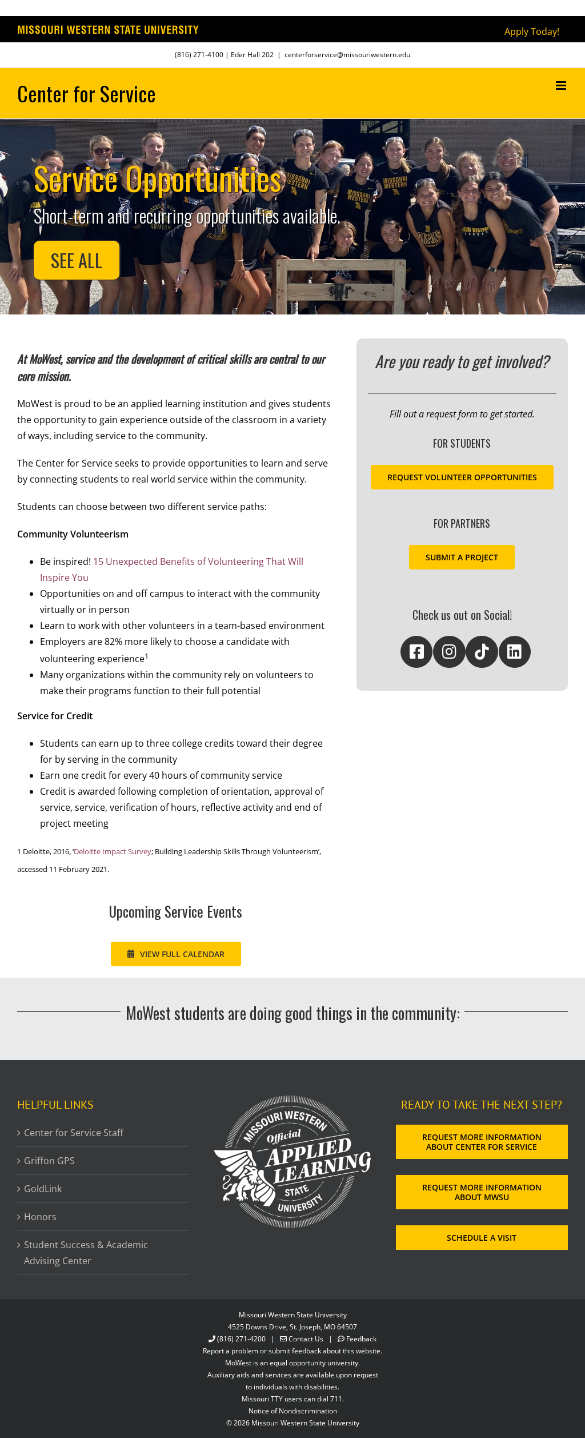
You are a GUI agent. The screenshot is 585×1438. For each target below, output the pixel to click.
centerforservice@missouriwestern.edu (347, 54)
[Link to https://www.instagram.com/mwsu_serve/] (449, 652)
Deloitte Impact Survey (112, 851)
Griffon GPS (49, 1160)
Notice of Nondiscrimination (293, 1411)
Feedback (361, 1339)
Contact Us (306, 1339)
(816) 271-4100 (199, 54)
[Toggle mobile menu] (562, 85)
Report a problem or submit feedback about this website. (292, 1351)
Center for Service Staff (73, 1132)
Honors (40, 1216)
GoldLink (43, 1188)
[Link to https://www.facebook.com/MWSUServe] (416, 652)
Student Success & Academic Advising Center (86, 1252)
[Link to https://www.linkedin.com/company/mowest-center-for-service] (515, 652)
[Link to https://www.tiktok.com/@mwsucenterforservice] (482, 652)
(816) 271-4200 (241, 1339)
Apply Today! (531, 31)
